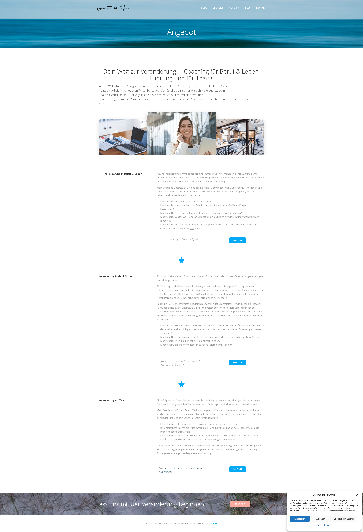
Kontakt (261, 7)
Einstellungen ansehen (344, 519)
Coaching (234, 7)
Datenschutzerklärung (321, 525)
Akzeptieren (299, 519)
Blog (248, 7)
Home (204, 7)
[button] (357, 494)
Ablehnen (320, 519)
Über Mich (218, 7)
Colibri (213, 523)
